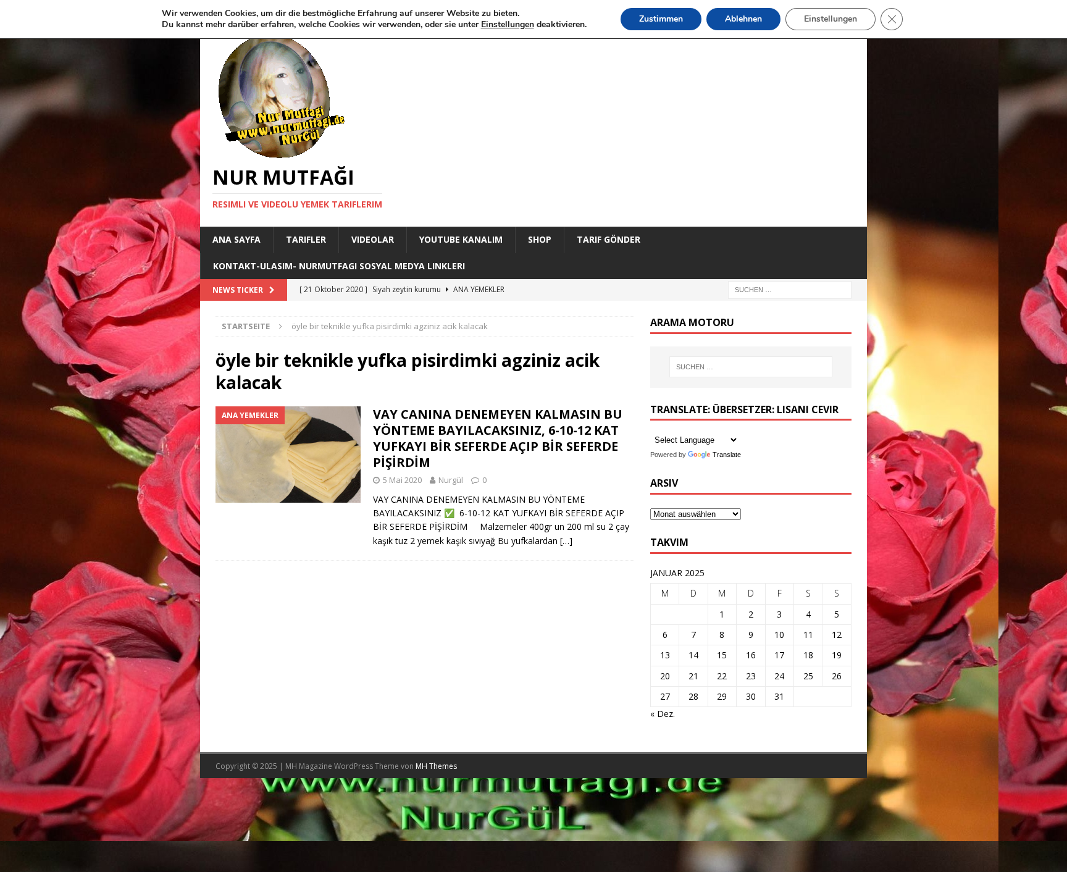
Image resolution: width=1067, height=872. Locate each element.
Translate (727, 454)
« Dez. (662, 713)
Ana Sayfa (236, 239)
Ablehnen (743, 19)
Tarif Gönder (608, 239)
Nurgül (450, 479)
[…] (566, 541)
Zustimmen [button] (661, 19)
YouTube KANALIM (461, 239)
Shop (539, 239)
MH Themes (436, 766)
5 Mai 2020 (402, 479)
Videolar (372, 239)
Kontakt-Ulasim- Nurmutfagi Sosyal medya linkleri (339, 266)
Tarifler (306, 239)
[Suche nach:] (790, 289)
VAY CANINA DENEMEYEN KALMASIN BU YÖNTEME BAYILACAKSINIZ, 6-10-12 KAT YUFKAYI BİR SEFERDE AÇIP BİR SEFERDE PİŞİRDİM (497, 438)
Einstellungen (830, 19)
